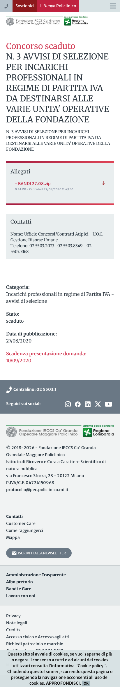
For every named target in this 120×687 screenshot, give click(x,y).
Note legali (16, 622)
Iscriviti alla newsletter (41, 553)
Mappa (13, 537)
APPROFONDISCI (63, 683)
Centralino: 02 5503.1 (34, 389)
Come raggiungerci (24, 530)
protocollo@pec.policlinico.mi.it (37, 489)
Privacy (13, 616)
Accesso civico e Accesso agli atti (37, 636)
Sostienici (24, 5)
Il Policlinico (58, 5)
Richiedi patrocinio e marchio (34, 643)
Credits (13, 629)
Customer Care (21, 523)
